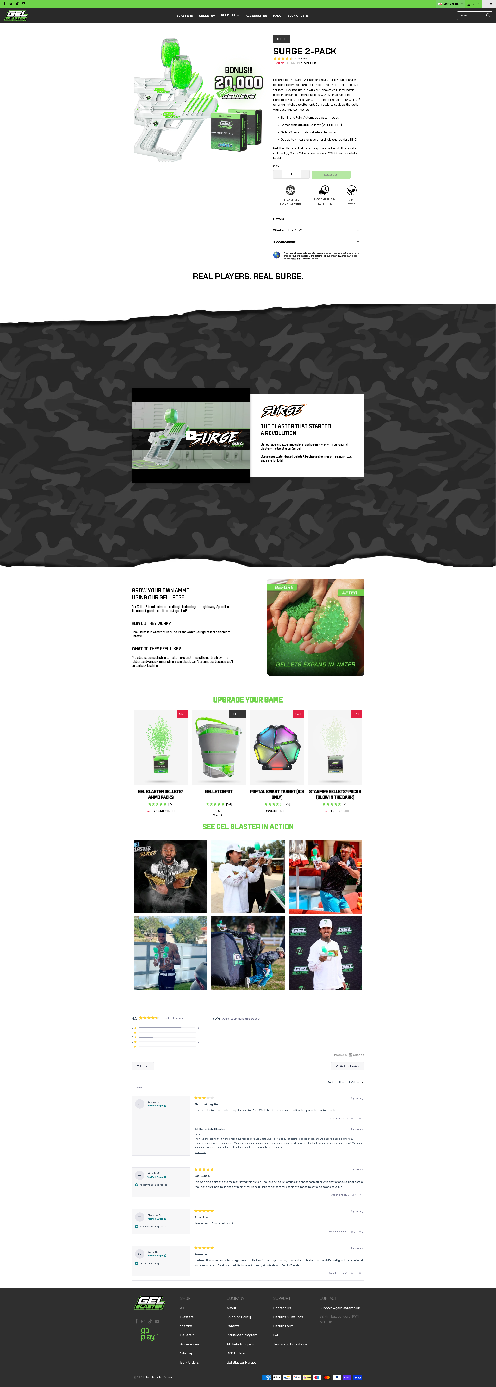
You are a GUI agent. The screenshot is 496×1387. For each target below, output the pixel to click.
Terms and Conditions (290, 1344)
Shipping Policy (239, 1317)
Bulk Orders (189, 1362)
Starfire (186, 1326)
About (231, 1308)
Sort (331, 1082)
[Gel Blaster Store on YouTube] (23, 3)
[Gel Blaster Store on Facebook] (4, 3)
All (182, 1308)
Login (475, 4)
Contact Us (282, 1308)
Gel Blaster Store (159, 1377)
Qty (276, 166)
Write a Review (351, 1067)
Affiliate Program (240, 1344)
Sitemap (186, 1353)
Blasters (187, 1317)
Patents (233, 1326)
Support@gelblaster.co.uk (340, 1308)
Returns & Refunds (288, 1317)
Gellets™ (187, 1335)
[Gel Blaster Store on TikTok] (17, 3)
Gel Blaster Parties (242, 1362)
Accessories (189, 1344)
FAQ (276, 1335)
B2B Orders (236, 1353)
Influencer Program (242, 1335)
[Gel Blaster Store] (16, 16)
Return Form (283, 1326)
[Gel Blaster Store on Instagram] (11, 3)
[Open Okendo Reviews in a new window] (349, 1055)
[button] (230, 16)
